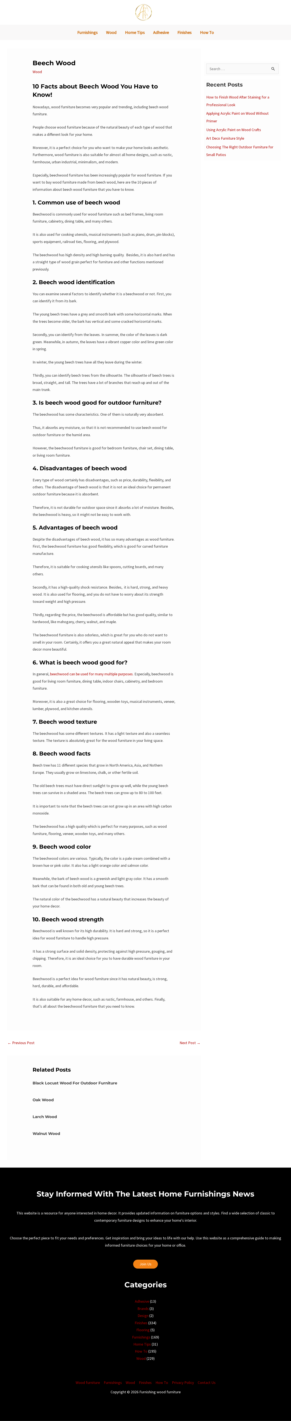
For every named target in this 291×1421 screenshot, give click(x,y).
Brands (143, 1308)
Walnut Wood (46, 1133)
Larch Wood (45, 1116)
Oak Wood (43, 1100)
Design (143, 1315)
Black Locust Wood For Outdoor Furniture (75, 1083)
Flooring (143, 1329)
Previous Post (21, 1042)
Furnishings (141, 1337)
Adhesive (142, 1301)
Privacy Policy (183, 1382)
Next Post (190, 1042)
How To (141, 1351)
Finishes (141, 1322)
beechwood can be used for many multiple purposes (91, 673)
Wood (37, 71)
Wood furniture (88, 1382)
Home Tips (142, 1344)
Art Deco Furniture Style (225, 138)
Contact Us (207, 1382)
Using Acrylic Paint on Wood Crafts (233, 129)
